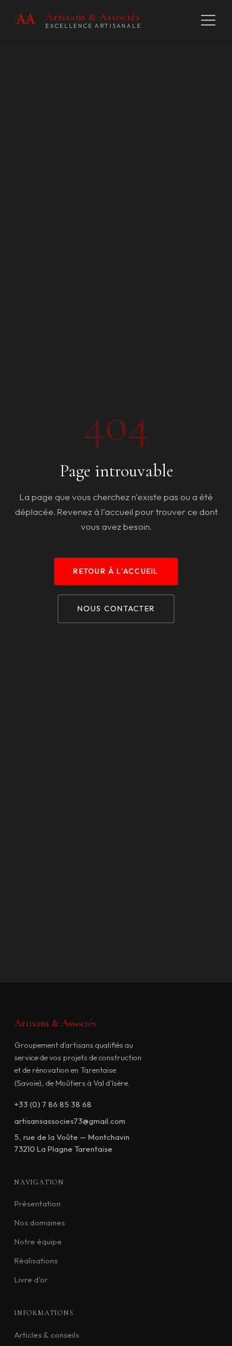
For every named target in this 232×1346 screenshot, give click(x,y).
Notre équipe (38, 1241)
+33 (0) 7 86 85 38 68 (53, 1104)
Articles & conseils (46, 1334)
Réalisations (36, 1260)
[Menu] (208, 20)
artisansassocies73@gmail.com (70, 1121)
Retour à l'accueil (115, 571)
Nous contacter (116, 608)
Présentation (37, 1203)
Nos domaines (39, 1222)
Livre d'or (31, 1279)
